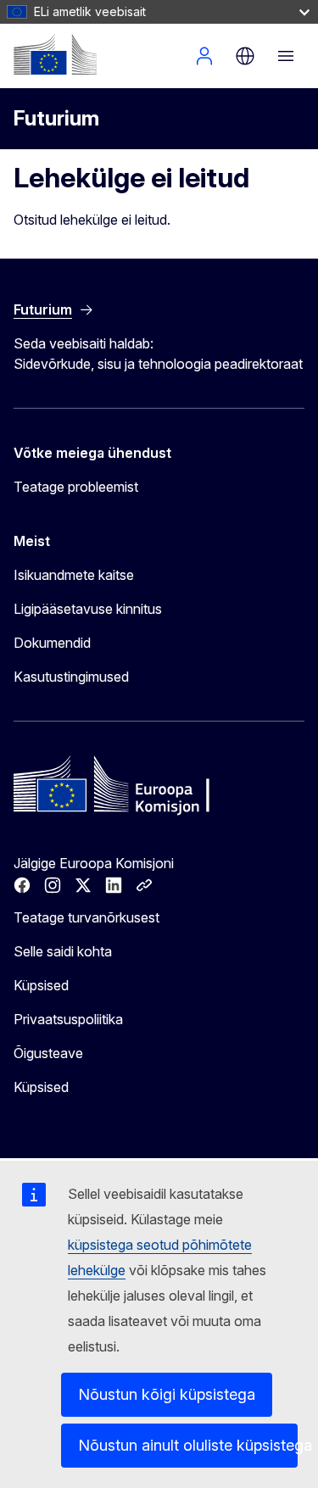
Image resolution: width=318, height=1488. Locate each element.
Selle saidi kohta (63, 951)
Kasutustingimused (71, 676)
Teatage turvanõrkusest (86, 917)
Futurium (56, 118)
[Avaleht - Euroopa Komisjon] (55, 54)
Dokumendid (52, 642)
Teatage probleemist (76, 486)
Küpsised (41, 985)
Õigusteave (48, 1053)
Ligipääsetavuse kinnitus (88, 608)
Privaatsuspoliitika (68, 1019)
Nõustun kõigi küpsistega (166, 1394)
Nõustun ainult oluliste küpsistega (188, 1445)
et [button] (245, 56)
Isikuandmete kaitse (74, 574)
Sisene (204, 56)
